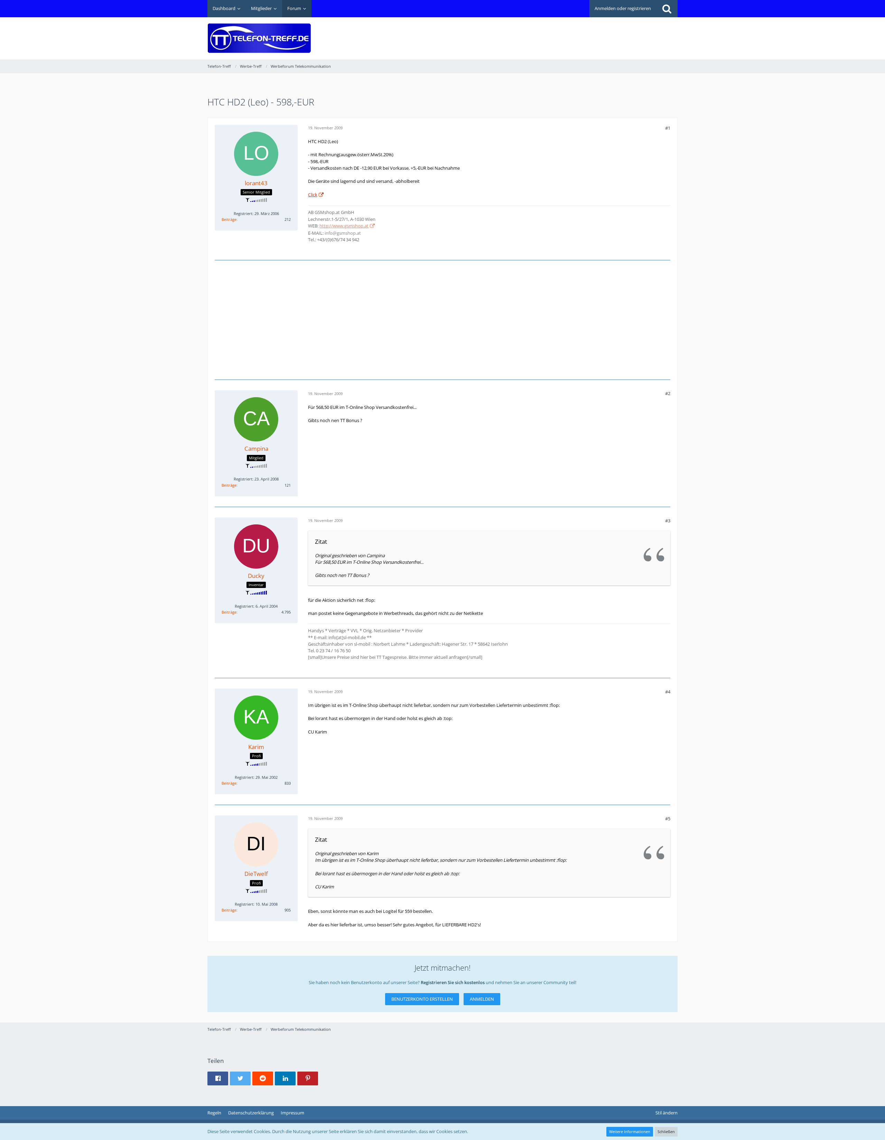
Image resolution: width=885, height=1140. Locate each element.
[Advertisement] (552, 33)
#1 (667, 128)
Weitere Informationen (629, 1131)
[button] (217, 1078)
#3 (667, 520)
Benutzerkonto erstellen (422, 999)
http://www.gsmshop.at (344, 226)
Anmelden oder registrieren (623, 8)
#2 (667, 393)
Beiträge (229, 219)
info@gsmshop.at (343, 233)
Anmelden (482, 999)
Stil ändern (666, 1113)
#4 (667, 692)
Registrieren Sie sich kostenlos (453, 982)
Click (312, 194)
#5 (667, 818)
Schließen (666, 1131)
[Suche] (667, 8)
